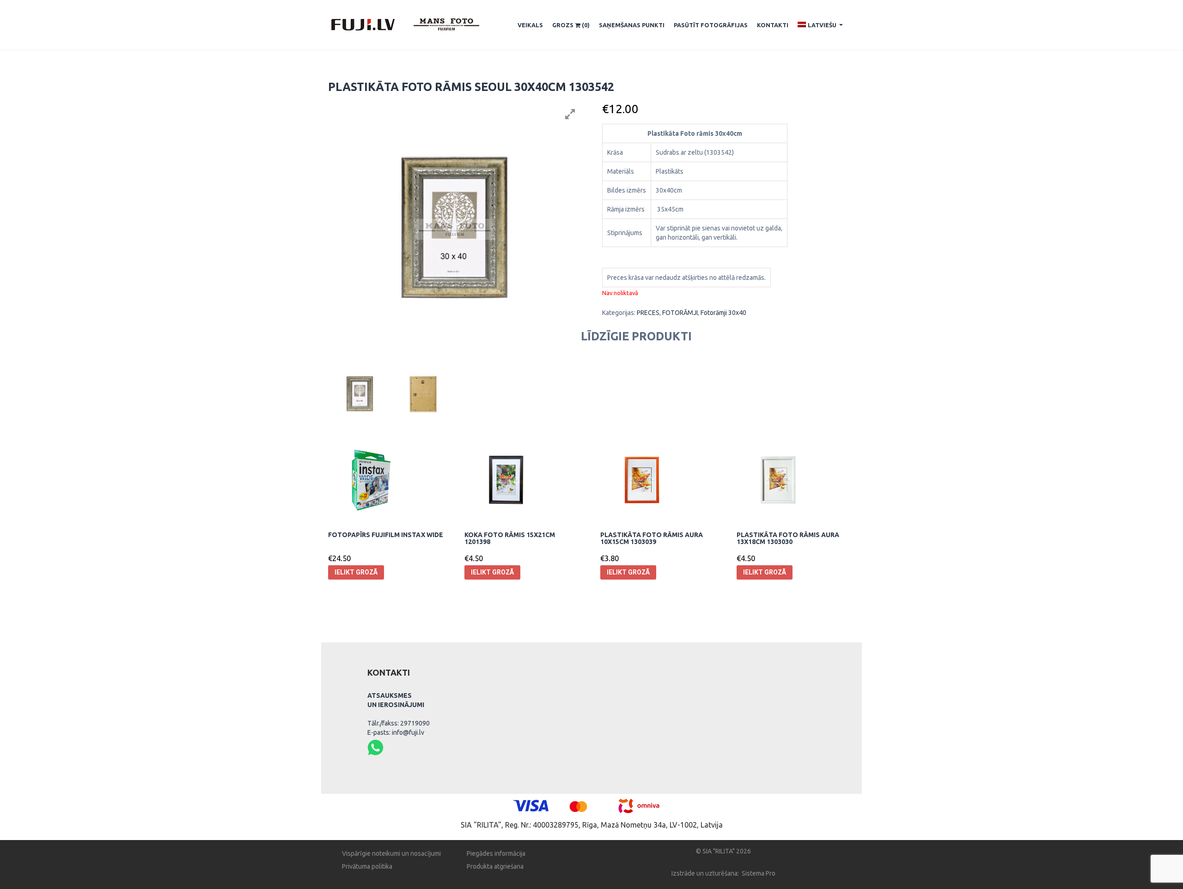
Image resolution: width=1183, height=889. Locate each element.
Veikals (530, 25)
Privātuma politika (367, 866)
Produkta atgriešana (495, 866)
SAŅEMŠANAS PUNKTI (632, 25)
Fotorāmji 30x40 (723, 312)
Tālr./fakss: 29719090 (398, 723)
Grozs (571, 25)
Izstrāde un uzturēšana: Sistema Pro (723, 873)
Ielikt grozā (356, 572)
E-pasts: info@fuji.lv (395, 732)
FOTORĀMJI (680, 312)
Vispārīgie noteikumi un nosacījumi (391, 853)
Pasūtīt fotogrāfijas (711, 25)
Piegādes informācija (496, 853)
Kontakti (772, 25)
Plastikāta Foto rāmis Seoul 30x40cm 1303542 (471, 86)
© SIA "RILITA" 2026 (723, 851)
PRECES (648, 312)
